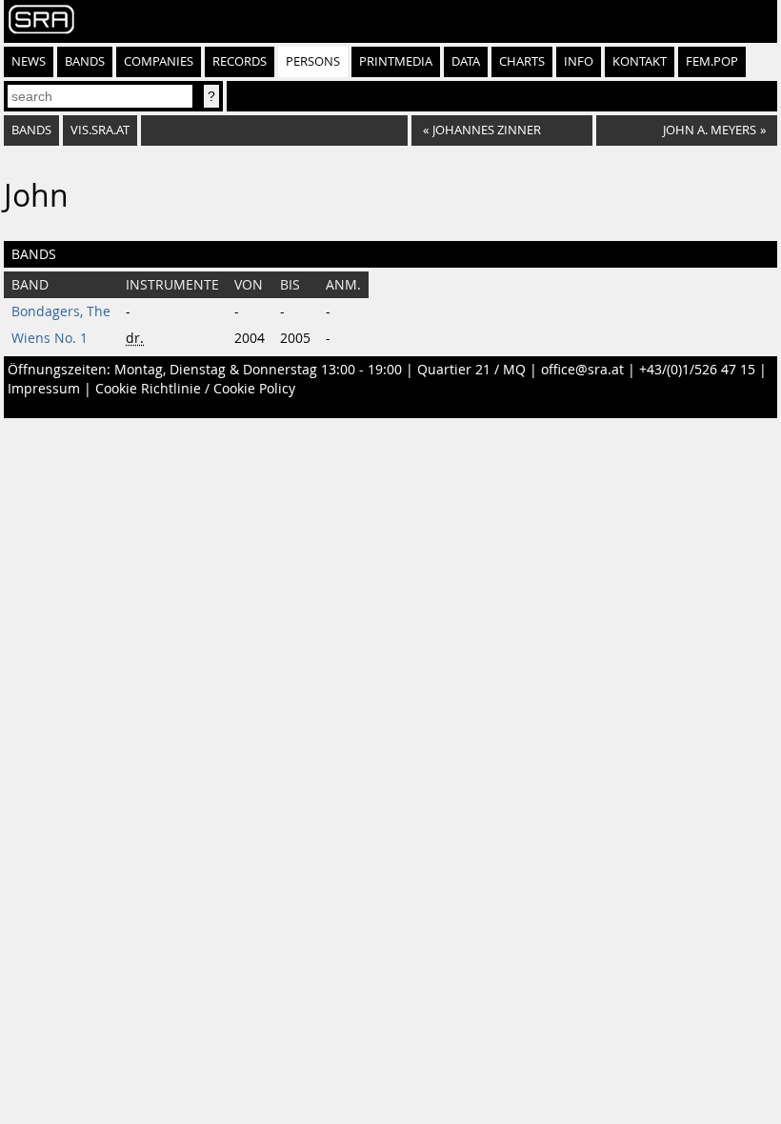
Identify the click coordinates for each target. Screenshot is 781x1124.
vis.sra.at (100, 130)
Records (239, 61)
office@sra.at (582, 369)
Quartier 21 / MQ (471, 369)
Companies (158, 61)
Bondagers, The (60, 311)
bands (31, 130)
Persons (313, 61)
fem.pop (712, 61)
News (28, 61)
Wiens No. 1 (49, 338)
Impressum (44, 388)
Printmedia (395, 61)
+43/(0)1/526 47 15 (697, 369)
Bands (85, 61)
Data (465, 61)
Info (578, 61)
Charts (522, 61)
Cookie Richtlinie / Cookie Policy (195, 388)
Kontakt (639, 61)
